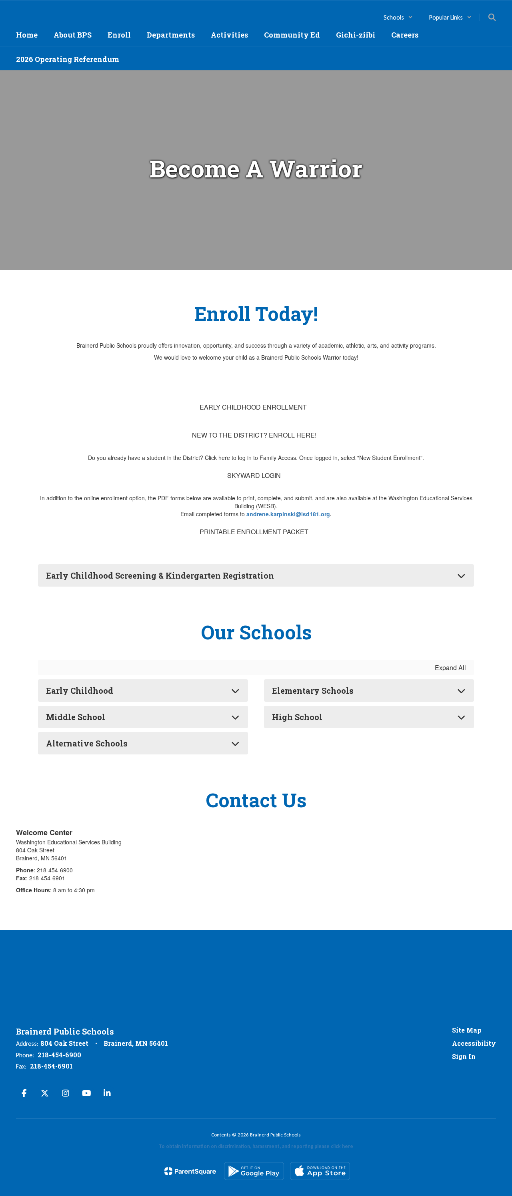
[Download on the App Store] (320, 1171)
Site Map (467, 1030)
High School (297, 717)
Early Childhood (79, 690)
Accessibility (474, 1043)
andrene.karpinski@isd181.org (288, 514)
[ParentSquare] (190, 1171)
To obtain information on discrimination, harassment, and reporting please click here (256, 1146)
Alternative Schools (87, 743)
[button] (398, 17)
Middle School (75, 717)
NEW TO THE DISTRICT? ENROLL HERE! (254, 435)
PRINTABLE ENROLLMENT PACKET (254, 531)
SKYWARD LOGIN (254, 475)
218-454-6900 (59, 1055)
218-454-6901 (51, 1066)
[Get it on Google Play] (254, 1171)
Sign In (464, 1056)
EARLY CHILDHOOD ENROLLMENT (253, 407)
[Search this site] (492, 17)
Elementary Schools (313, 690)
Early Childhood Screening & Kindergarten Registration (160, 575)
